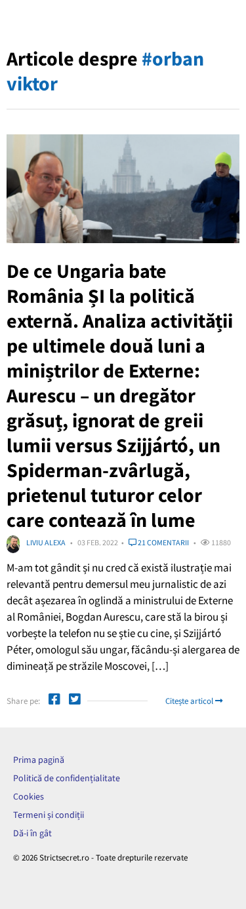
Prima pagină (38, 759)
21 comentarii (162, 542)
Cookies (28, 796)
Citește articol (190, 700)
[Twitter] (75, 700)
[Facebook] (54, 700)
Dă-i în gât (32, 833)
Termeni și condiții (48, 815)
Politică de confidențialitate (66, 778)
